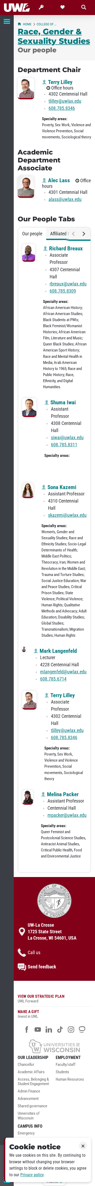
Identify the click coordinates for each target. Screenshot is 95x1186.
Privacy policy (32, 1174)
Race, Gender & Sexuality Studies (54, 36)
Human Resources (70, 1079)
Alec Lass (58, 180)
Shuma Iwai (62, 402)
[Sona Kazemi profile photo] (28, 490)
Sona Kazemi (61, 487)
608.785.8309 (63, 291)
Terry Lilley (59, 82)
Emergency (26, 1133)
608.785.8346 (62, 108)
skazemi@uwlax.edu (67, 515)
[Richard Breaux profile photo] (28, 252)
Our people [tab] (32, 233)
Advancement (28, 1098)
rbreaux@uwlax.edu (68, 284)
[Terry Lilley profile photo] (26, 89)
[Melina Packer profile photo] (27, 797)
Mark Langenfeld (57, 651)
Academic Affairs (31, 1072)
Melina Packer (62, 794)
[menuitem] (35, 1066)
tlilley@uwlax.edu (65, 101)
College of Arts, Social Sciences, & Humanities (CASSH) (47, 24)
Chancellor (26, 1064)
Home (27, 24)
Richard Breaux (65, 248)
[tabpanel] (54, 556)
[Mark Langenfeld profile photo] (24, 649)
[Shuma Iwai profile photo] (29, 407)
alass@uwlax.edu (65, 199)
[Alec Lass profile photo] (26, 187)
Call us (34, 952)
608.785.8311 (64, 444)
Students (62, 1072)
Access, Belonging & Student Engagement (33, 1081)
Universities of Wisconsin (29, 1116)
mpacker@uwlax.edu (67, 815)
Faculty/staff (65, 1064)
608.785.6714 (53, 679)
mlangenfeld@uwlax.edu (63, 671)
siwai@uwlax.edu (67, 437)
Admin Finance (29, 1091)
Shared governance (32, 1106)
